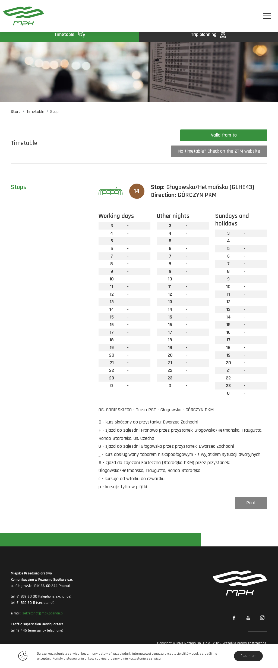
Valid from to (224, 135)
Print (251, 503)
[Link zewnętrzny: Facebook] (234, 618)
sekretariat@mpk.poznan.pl (43, 613)
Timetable (64, 34)
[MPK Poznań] (23, 16)
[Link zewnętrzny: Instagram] (262, 618)
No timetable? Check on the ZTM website (219, 151)
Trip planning (204, 34)
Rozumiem (248, 656)
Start (15, 112)
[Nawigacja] (267, 16)
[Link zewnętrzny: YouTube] (248, 618)
